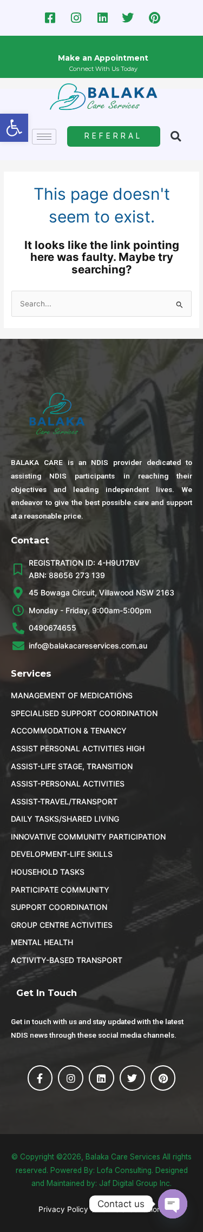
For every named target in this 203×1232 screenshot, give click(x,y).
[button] (14, 128)
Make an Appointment (103, 58)
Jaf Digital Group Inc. (135, 1183)
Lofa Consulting (124, 1170)
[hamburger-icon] (44, 137)
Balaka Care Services (123, 1156)
